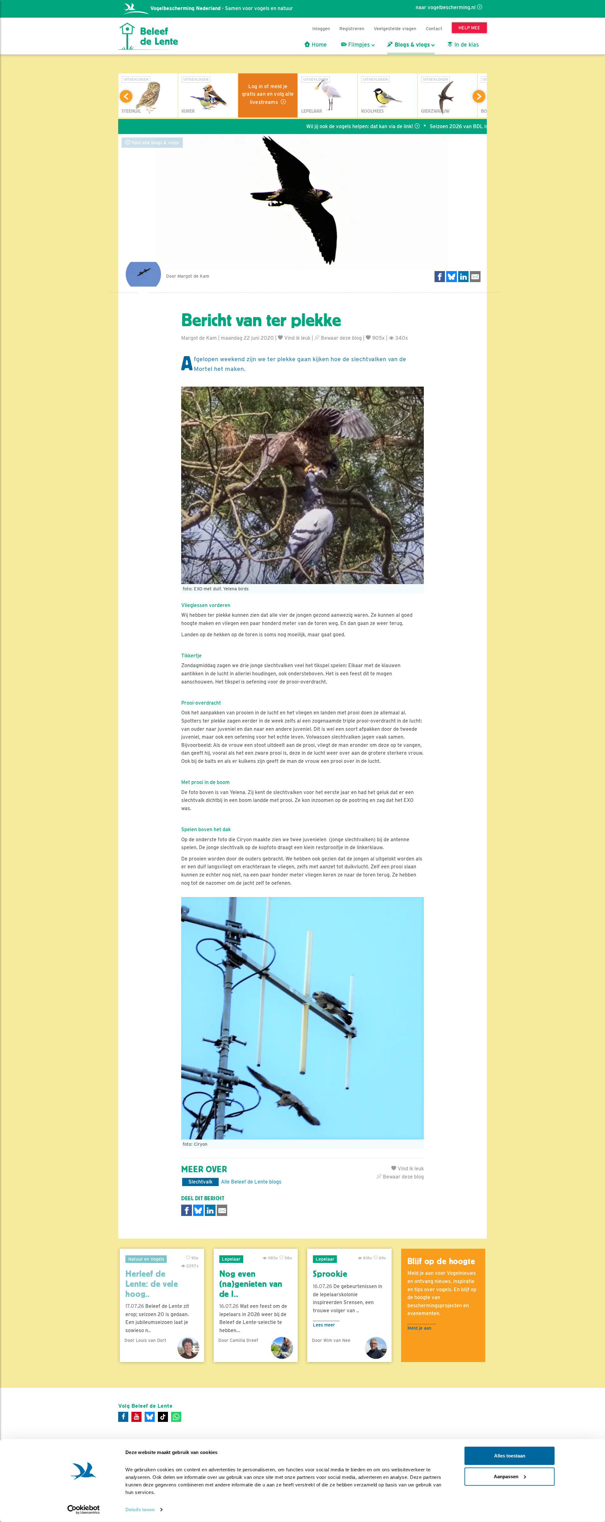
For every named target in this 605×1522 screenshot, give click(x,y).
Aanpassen (506, 1476)
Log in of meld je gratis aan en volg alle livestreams (268, 94)
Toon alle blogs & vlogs (154, 142)
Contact (434, 28)
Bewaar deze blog (341, 338)
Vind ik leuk (296, 338)
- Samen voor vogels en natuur (221, 8)
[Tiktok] (163, 1417)
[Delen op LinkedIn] (463, 276)
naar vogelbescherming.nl (445, 7)
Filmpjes (358, 45)
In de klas (466, 45)
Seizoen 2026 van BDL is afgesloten (427, 126)
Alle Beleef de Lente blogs (251, 1182)
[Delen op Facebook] (440, 276)
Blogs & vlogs (411, 45)
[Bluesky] (150, 1417)
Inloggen (321, 28)
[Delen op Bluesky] (451, 276)
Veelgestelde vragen (395, 28)
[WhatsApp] (176, 1417)
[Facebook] (123, 1417)
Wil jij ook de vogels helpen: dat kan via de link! (315, 126)
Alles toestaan (509, 1455)
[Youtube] (136, 1417)
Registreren (351, 28)
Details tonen (140, 1509)
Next (479, 96)
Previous (126, 96)
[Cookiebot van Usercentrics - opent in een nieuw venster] (83, 1509)
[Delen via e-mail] (475, 276)
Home (318, 45)
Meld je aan (419, 1328)
